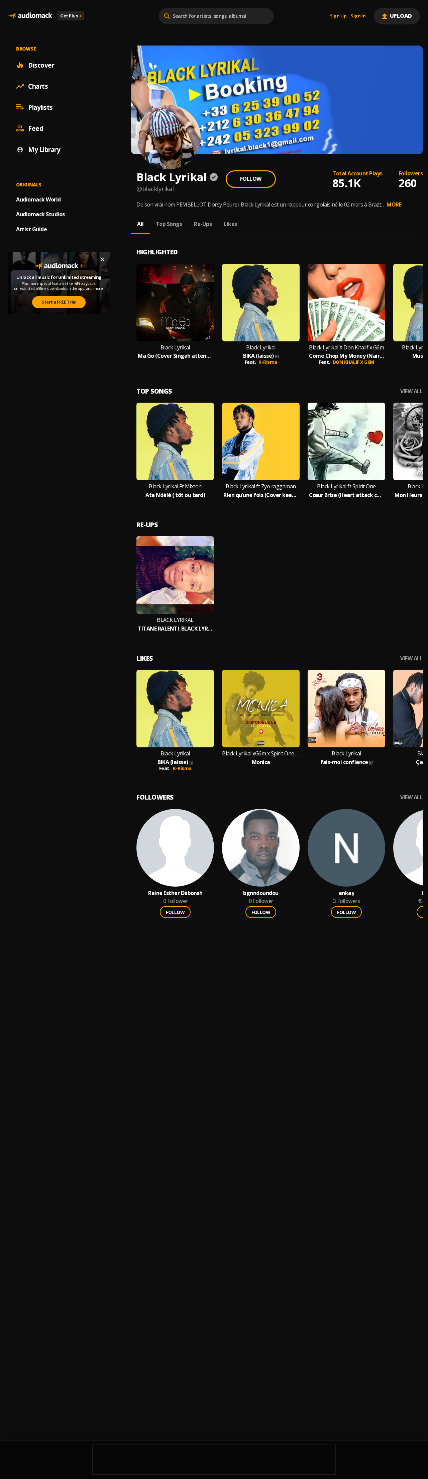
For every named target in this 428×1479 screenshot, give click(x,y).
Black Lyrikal (175, 347)
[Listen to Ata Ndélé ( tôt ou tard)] (175, 441)
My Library (44, 149)
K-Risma (267, 362)
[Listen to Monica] (261, 708)
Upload (401, 15)
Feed (35, 128)
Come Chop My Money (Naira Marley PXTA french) (346, 355)
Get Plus (71, 16)
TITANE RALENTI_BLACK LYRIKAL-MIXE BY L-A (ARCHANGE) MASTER (175, 628)
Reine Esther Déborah (175, 893)
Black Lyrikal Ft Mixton (175, 486)
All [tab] (140, 224)
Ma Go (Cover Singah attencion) (175, 355)
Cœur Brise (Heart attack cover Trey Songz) (346, 495)
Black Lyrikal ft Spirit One (346, 486)
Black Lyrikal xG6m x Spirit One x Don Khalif (261, 753)
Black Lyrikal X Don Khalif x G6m (346, 347)
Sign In (358, 16)
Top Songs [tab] (169, 224)
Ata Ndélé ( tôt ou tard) (175, 495)
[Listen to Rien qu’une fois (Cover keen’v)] (261, 441)
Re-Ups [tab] (203, 224)
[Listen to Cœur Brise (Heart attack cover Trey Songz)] (346, 441)
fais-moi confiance (344, 762)
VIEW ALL (411, 391)
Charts (38, 86)
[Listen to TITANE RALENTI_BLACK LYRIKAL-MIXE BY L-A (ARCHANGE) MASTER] (175, 575)
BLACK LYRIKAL (175, 620)
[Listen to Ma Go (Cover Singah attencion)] (175, 302)
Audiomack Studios (40, 214)
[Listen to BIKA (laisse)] (261, 302)
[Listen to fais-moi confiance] (346, 708)
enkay (346, 893)
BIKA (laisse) (258, 355)
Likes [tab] (230, 224)
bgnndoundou (261, 893)
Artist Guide (31, 229)
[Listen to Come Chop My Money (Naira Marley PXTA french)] (346, 302)
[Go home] (30, 16)
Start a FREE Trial (58, 302)
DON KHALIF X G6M (353, 362)
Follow (250, 178)
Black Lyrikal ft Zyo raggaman (261, 486)
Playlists (40, 107)
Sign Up (338, 16)
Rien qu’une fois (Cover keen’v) (260, 495)
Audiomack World (38, 199)
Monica (261, 762)
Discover (41, 65)
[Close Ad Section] (102, 259)
